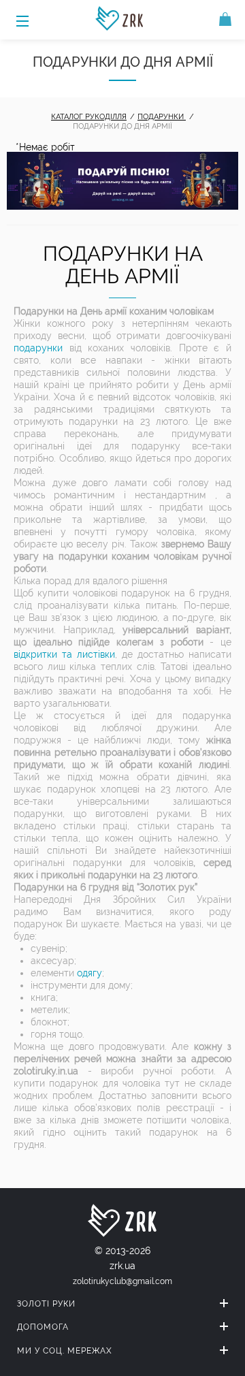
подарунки (38, 347)
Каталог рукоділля (89, 117)
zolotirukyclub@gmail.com (122, 1281)
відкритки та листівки (64, 654)
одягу (89, 972)
